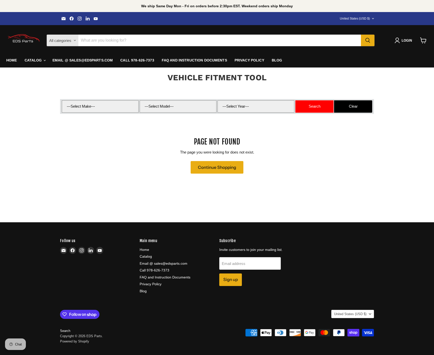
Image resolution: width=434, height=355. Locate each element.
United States (355, 18)
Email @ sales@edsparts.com (82, 60)
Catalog (34, 60)
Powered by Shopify (74, 341)
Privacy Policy (249, 60)
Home (11, 60)
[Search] (367, 40)
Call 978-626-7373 (137, 60)
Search (65, 331)
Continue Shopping (217, 167)
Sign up (230, 279)
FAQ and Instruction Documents (194, 60)
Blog (277, 60)
